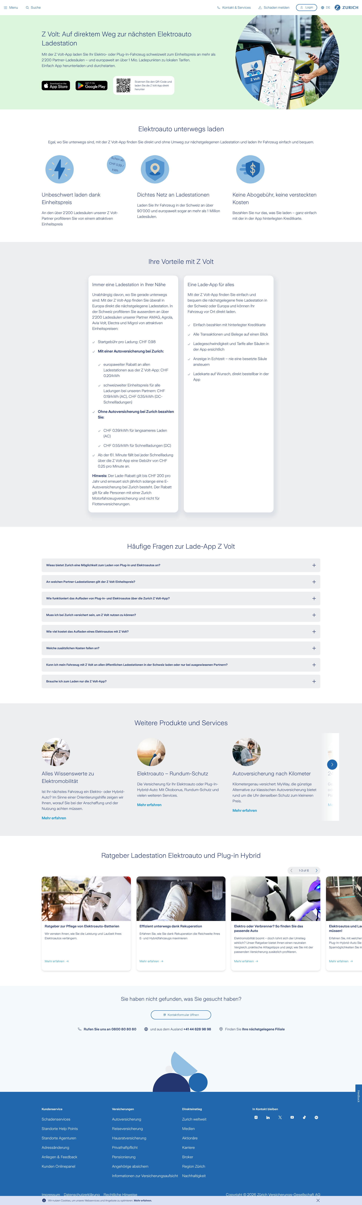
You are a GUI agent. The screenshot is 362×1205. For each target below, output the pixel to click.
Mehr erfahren (54, 818)
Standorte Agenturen (59, 1138)
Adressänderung (55, 1147)
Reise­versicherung (127, 1129)
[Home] (346, 7)
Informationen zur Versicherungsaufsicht (145, 1176)
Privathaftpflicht (125, 1147)
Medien (188, 1129)
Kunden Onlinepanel (58, 1166)
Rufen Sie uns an (110, 1029)
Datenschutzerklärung (82, 1195)
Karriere (188, 1147)
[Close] (318, 1200)
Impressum (51, 1195)
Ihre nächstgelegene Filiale (263, 1029)
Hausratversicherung (129, 1138)
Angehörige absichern (130, 1166)
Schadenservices (56, 1119)
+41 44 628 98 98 (197, 1029)
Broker (187, 1157)
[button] (11, 7)
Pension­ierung (124, 1157)
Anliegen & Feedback (59, 1157)
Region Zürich (193, 1166)
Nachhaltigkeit (194, 1176)
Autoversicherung (126, 1119)
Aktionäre (190, 1138)
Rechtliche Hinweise (120, 1195)
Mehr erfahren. (143, 1200)
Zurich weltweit (194, 1119)
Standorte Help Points (60, 1129)
